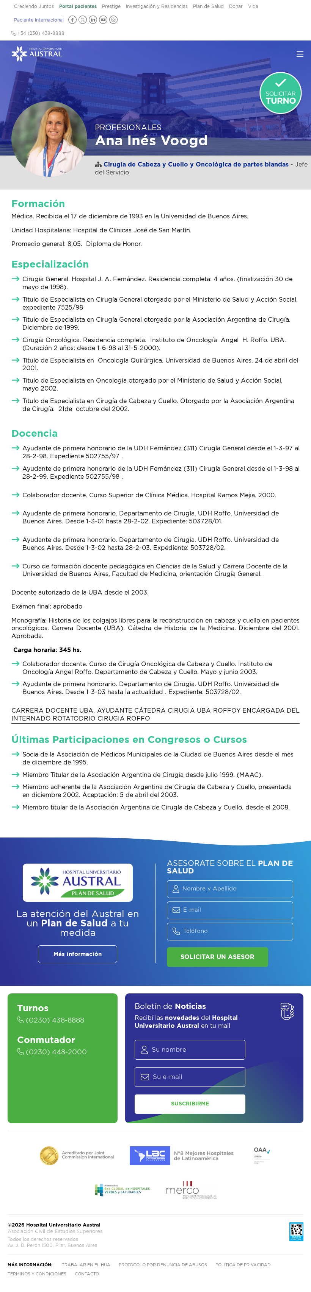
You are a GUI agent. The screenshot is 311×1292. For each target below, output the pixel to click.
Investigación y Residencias (157, 6)
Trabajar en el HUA (86, 1265)
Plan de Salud (208, 6)
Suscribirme (190, 1104)
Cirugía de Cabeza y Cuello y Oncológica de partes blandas (196, 165)
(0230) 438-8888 (54, 1020)
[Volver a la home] (36, 58)
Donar (236, 6)
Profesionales (128, 128)
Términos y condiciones (37, 1274)
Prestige (111, 6)
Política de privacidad (243, 1265)
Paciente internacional (39, 20)
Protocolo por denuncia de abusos (163, 1265)
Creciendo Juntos (34, 6)
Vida (253, 6)
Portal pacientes (78, 6)
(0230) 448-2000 (55, 1052)
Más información (77, 954)
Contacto (87, 1274)
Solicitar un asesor (217, 957)
